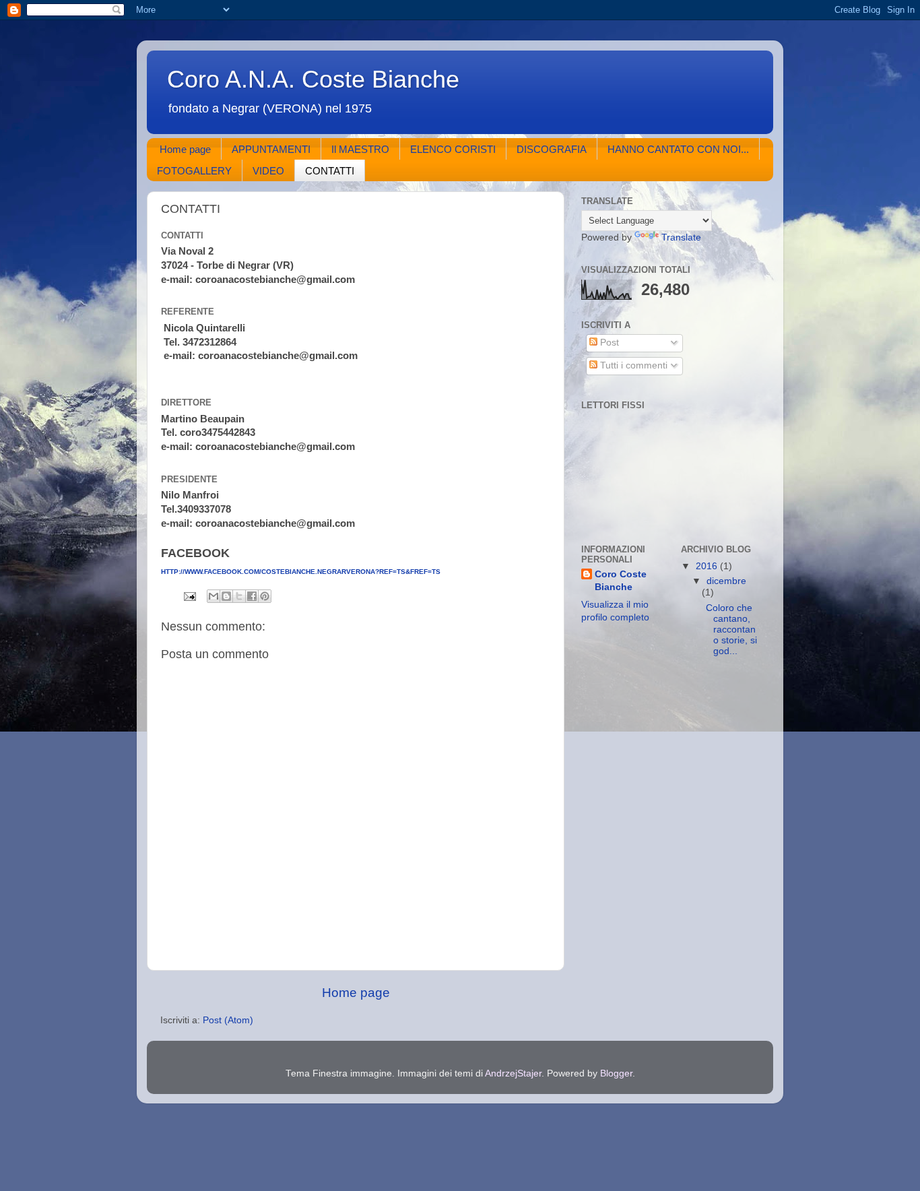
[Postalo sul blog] (226, 596)
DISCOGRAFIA (552, 149)
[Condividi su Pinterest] (264, 596)
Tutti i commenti (632, 365)
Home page (185, 149)
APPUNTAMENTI (271, 149)
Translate (681, 237)
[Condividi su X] (239, 596)
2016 (708, 566)
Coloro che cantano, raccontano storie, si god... (730, 630)
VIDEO (268, 170)
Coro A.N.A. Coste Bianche (313, 79)
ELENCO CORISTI (453, 149)
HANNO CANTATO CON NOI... (678, 149)
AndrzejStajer (513, 1073)
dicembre (726, 581)
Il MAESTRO (360, 149)
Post (608, 342)
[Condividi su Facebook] (252, 596)
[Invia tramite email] (213, 596)
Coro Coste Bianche (621, 580)
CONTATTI (329, 170)
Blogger (616, 1073)
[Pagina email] (189, 596)
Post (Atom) (228, 1020)
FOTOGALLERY (194, 170)
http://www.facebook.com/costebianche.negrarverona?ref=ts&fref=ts (300, 571)
